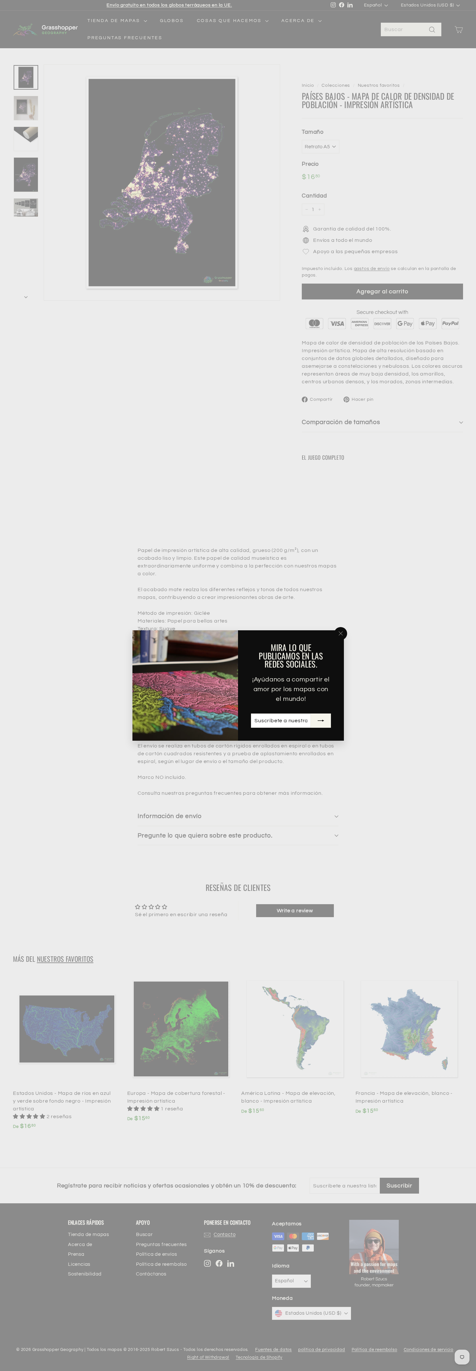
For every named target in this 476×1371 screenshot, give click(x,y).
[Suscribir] (321, 721)
